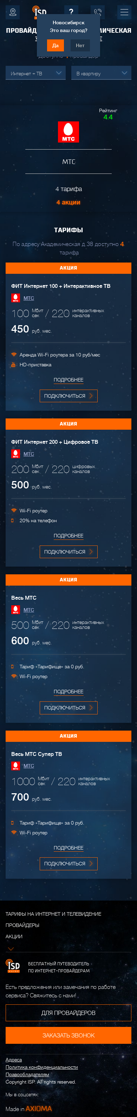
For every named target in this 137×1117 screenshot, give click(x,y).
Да (55, 45)
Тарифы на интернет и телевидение (53, 914)
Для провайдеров (68, 1013)
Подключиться (64, 396)
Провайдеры (22, 925)
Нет (80, 45)
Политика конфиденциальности (42, 1067)
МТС (29, 298)
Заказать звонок (68, 1036)
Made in (29, 1108)
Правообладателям (27, 1074)
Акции (14, 936)
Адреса (14, 1059)
